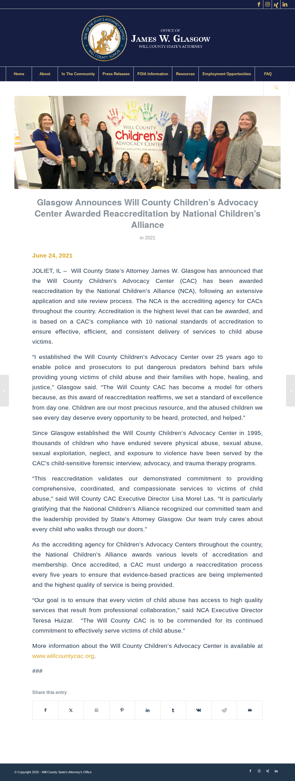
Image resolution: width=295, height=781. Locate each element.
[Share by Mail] (249, 710)
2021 (150, 238)
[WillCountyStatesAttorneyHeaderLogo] (147, 38)
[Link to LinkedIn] (285, 4)
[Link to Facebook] (259, 4)
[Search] (276, 88)
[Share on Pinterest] (122, 710)
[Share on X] (71, 710)
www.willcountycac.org (63, 656)
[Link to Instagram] (267, 4)
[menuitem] (19, 74)
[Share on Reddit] (224, 710)
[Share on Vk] (198, 710)
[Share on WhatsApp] (96, 710)
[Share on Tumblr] (173, 710)
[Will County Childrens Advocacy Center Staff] (147, 142)
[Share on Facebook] (45, 710)
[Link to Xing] (276, 4)
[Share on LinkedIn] (147, 710)
